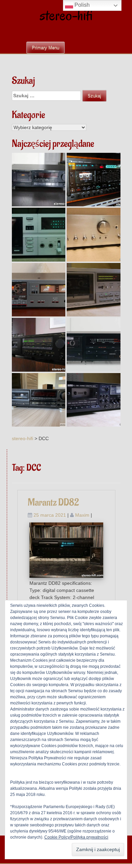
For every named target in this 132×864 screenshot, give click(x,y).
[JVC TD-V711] (39, 180)
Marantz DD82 (53, 502)
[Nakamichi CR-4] (39, 345)
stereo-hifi (66, 15)
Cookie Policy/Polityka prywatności (76, 837)
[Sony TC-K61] (93, 290)
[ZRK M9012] (39, 290)
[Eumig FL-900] (93, 400)
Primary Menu (45, 47)
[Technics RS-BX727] (39, 400)
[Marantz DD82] (66, 549)
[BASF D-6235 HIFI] (39, 235)
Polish (81, 5)
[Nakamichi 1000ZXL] (93, 180)
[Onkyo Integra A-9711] (93, 235)
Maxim (82, 515)
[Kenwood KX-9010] (93, 345)
